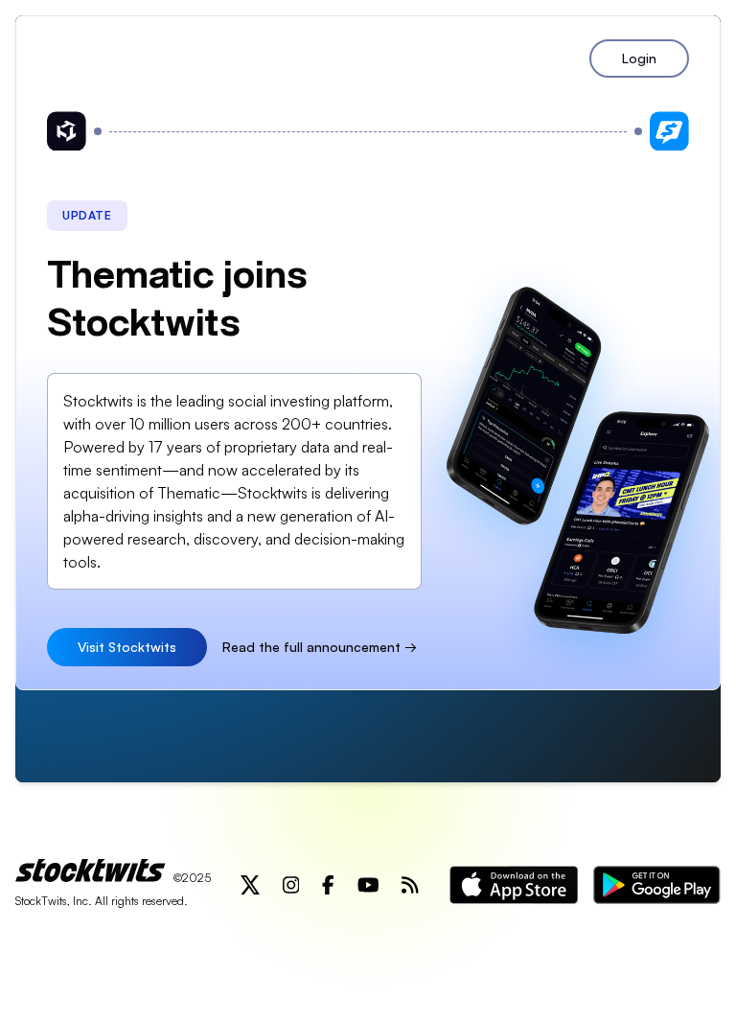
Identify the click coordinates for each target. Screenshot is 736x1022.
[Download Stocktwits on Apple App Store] (513, 885)
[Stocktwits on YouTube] (368, 884)
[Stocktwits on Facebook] (328, 884)
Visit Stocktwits (127, 647)
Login (639, 58)
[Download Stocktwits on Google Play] (657, 885)
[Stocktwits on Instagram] (291, 884)
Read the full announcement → (319, 647)
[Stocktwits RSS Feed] (410, 884)
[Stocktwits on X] (250, 884)
